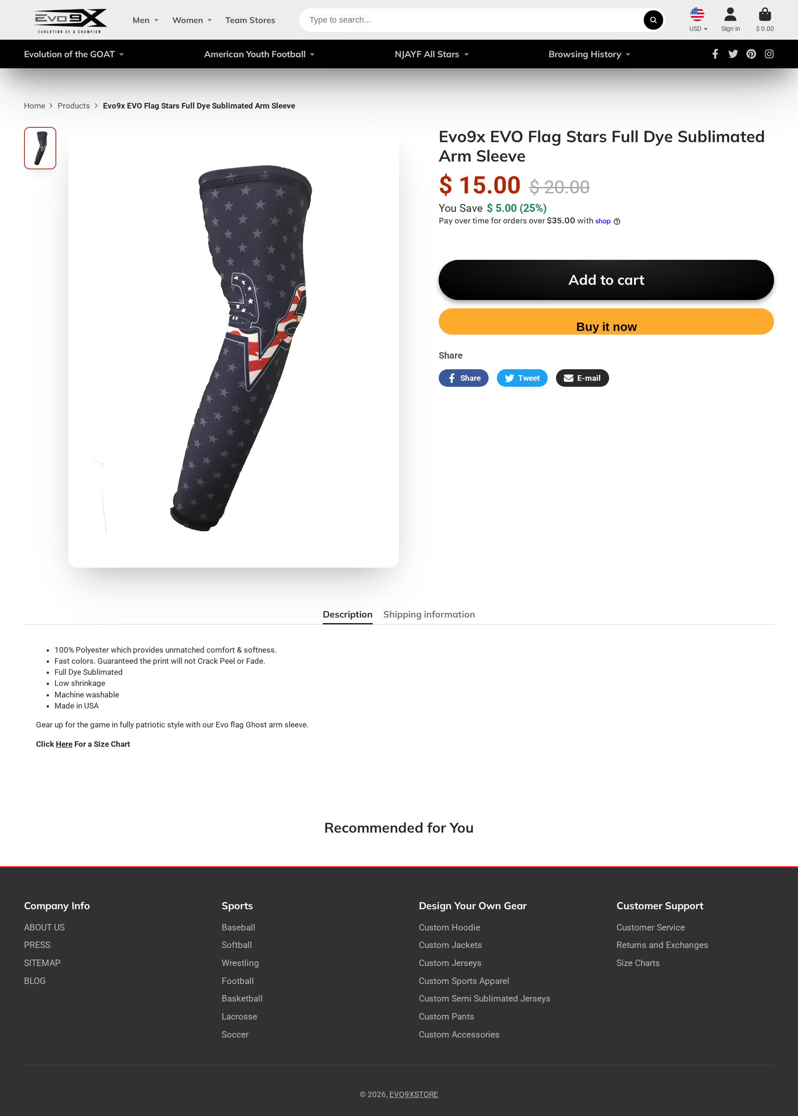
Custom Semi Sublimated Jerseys (484, 998)
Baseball (238, 927)
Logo (70, 20)
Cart (765, 19)
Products (74, 105)
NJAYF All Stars (427, 54)
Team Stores (250, 20)
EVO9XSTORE (413, 1094)
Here (64, 744)
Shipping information (429, 614)
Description (348, 614)
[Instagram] (769, 54)
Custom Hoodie (449, 927)
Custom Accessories (459, 1034)
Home (34, 105)
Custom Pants (446, 1016)
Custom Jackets (450, 945)
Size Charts (638, 963)
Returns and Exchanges (662, 945)
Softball (237, 945)
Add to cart (606, 279)
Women (187, 20)
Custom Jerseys (450, 963)
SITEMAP (42, 963)
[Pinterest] (751, 54)
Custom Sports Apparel (464, 981)
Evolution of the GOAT (69, 54)
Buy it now (606, 326)
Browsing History (585, 54)
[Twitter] (733, 54)
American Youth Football (255, 54)
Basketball (242, 998)
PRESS (37, 945)
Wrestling (240, 963)
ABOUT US (44, 927)
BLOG (35, 981)
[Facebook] (715, 54)
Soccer (235, 1034)
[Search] (653, 20)
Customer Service (651, 927)
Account (730, 19)
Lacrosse (239, 1016)
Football (238, 981)
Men (141, 20)
